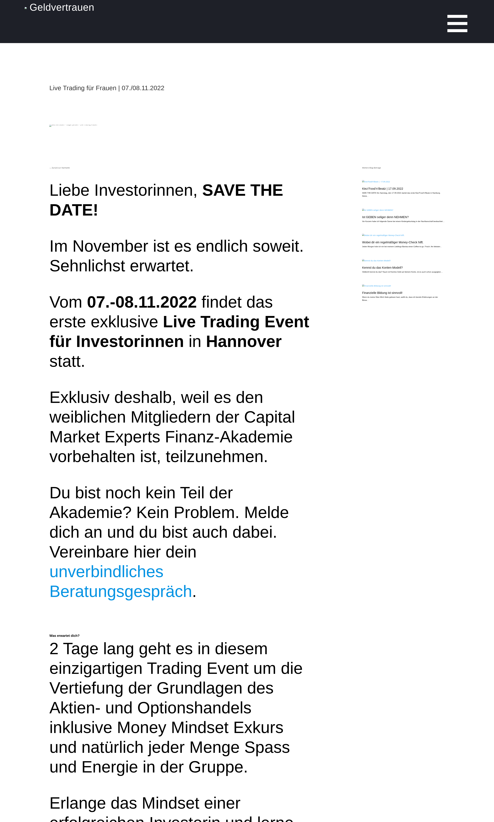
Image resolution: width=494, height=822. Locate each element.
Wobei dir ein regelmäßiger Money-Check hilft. (392, 242)
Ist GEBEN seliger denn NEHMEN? (385, 217)
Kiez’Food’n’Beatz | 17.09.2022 (382, 188)
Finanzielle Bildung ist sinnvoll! (382, 292)
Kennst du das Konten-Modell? (382, 267)
